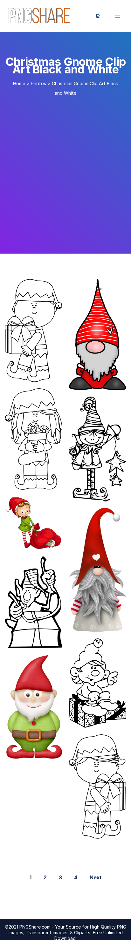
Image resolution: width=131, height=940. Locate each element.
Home (19, 83)
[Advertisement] (65, 172)
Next (96, 877)
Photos (38, 83)
